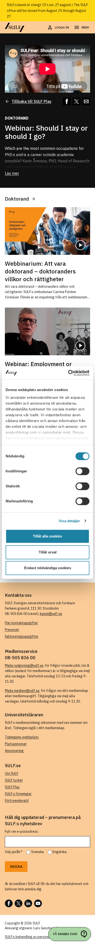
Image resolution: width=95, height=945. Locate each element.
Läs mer (12, 173)
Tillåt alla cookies (47, 536)
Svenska (37, 852)
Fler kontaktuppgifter (21, 623)
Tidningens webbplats (22, 737)
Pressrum (12, 629)
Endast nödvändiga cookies (47, 568)
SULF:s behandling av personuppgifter (34, 937)
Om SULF (11, 773)
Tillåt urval (48, 552)
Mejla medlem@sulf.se (22, 690)
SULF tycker (14, 780)
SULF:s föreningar (18, 794)
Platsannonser (16, 744)
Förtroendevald (16, 800)
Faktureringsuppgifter (21, 636)
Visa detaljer (69, 521)
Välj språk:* (13, 852)
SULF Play (12, 787)
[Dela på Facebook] (67, 101)
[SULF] (14, 27)
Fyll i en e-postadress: (21, 831)
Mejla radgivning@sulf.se (24, 665)
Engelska (60, 852)
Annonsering (14, 750)
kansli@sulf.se (51, 614)
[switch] (82, 471)
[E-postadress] (86, 101)
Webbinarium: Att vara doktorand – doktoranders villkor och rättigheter (40, 271)
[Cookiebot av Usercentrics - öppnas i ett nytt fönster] (68, 373)
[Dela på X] (76, 101)
